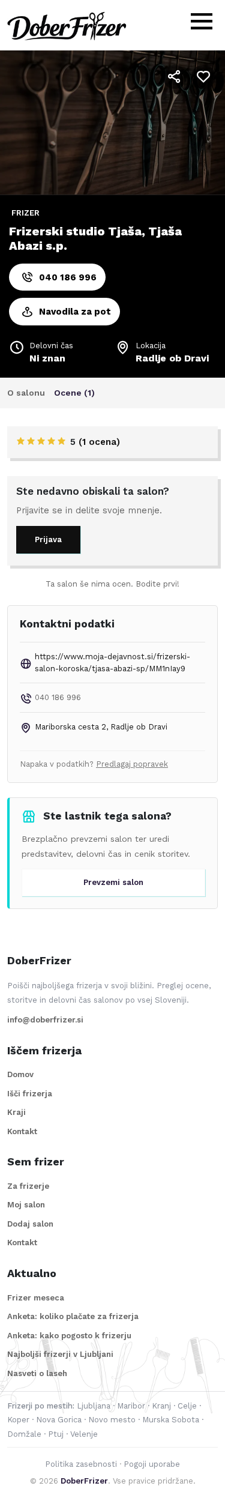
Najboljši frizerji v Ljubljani (60, 1354)
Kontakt (22, 1131)
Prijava (48, 539)
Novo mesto (112, 1419)
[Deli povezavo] (175, 77)
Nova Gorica (59, 1419)
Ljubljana (93, 1405)
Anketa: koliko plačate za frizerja (73, 1316)
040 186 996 (68, 277)
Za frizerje (28, 1186)
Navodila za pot (75, 311)
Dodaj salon (30, 1223)
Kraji (16, 1112)
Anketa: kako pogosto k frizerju (69, 1335)
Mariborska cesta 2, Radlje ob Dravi (101, 726)
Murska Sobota (170, 1419)
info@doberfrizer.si (45, 1019)
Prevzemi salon (113, 882)
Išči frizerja (29, 1093)
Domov (20, 1074)
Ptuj (56, 1434)
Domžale (24, 1434)
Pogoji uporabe (152, 1464)
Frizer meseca (35, 1297)
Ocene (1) (74, 392)
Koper (18, 1419)
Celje (187, 1405)
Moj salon (26, 1204)
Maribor (131, 1405)
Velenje (84, 1434)
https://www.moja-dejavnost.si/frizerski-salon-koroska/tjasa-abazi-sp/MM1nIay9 (112, 662)
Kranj (161, 1405)
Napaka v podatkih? (94, 764)
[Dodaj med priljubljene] (203, 77)
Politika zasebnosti (81, 1464)
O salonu (26, 392)
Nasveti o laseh (37, 1373)
